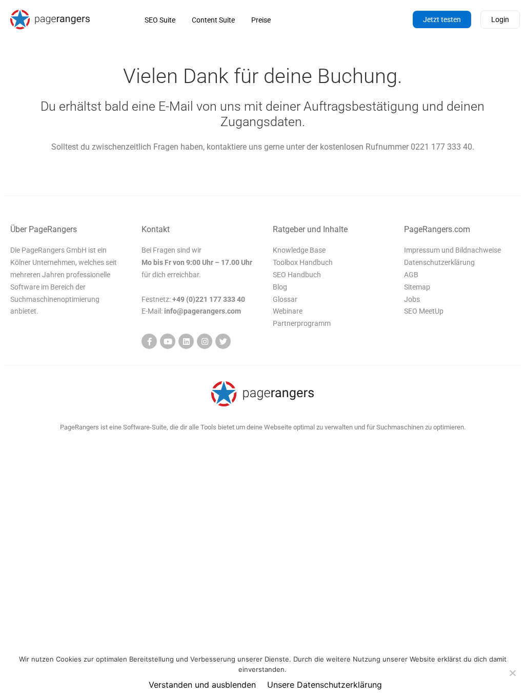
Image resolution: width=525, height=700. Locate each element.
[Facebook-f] (149, 341)
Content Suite (213, 20)
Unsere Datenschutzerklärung (324, 685)
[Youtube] (167, 341)
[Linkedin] (186, 341)
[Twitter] (223, 341)
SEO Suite (160, 20)
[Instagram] (204, 341)
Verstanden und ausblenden (202, 685)
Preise (261, 20)
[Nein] (512, 673)
